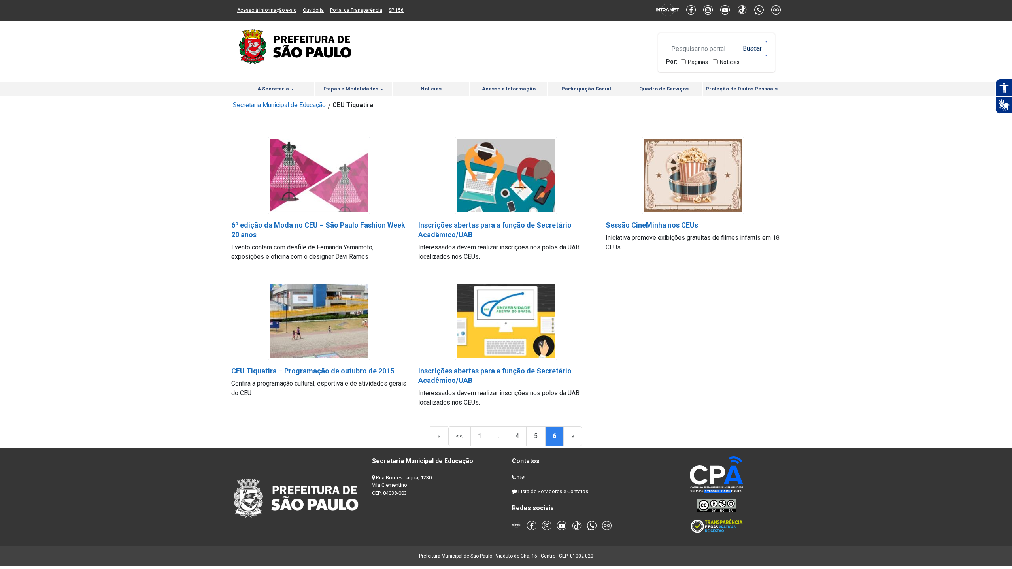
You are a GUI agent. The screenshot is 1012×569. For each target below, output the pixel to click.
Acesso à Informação (509, 89)
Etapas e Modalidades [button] (351, 89)
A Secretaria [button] (273, 89)
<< (459, 436)
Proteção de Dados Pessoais (742, 89)
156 (521, 477)
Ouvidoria (313, 10)
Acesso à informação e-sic (266, 10)
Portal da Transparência (356, 10)
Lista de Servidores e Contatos (553, 491)
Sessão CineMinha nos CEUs (652, 225)
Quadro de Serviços (664, 89)
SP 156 (396, 10)
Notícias (730, 62)
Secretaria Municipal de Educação (279, 105)
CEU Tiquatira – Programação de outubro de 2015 (312, 371)
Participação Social (586, 89)
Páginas (698, 62)
